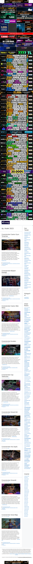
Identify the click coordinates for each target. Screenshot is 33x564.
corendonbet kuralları (14, 367)
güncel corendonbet (27, 457)
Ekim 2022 (26, 516)
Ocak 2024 (26, 499)
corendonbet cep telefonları (5, 405)
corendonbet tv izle (27, 428)
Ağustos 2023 (26, 506)
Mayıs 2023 (26, 510)
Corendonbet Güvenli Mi (10, 412)
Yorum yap (4, 265)
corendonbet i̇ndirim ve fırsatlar (27, 377)
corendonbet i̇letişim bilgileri (27, 376)
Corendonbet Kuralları (9, 341)
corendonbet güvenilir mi (12, 543)
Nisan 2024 (26, 495)
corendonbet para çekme (5, 299)
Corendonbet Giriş (27, 233)
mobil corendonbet (27, 461)
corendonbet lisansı (28, 388)
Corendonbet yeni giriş (5, 368)
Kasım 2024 (26, 485)
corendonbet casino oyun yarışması (7, 263)
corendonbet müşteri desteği (16, 298)
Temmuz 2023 (26, 507)
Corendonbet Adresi (27, 232)
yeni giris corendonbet (5, 264)
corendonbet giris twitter (6, 439)
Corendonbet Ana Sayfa (9, 447)
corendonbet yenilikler (26, 441)
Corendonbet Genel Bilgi (10, 515)
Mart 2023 (26, 513)
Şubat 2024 (26, 498)
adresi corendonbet (27, 307)
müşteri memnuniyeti (26, 462)
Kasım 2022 (26, 514)
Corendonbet (26, 251)
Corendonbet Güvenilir (9, 480)
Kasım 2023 (26, 502)
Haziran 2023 (26, 509)
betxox (14, 553)
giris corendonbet (26, 453)
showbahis (16, 554)
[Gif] (16, 92)
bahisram (11, 553)
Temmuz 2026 (26, 476)
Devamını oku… (4, 260)
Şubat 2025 (26, 481)
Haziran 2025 (26, 478)
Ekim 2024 (26, 487)
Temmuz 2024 (26, 491)
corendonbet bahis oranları (27, 318)
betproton (26, 553)
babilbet (16, 553)
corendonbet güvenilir (12, 507)
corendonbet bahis (27, 317)
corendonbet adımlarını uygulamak (7, 298)
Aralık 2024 (26, 484)
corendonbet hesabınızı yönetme (7, 367)
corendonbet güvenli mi (12, 439)
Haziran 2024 (26, 492)
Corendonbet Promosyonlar (6, 262)
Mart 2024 (26, 496)
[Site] (16, 56)
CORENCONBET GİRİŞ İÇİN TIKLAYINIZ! (16, 33)
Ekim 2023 (26, 503)
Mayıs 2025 (26, 480)
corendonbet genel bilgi (6, 543)
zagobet (19, 553)
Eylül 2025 (26, 477)
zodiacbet (29, 553)
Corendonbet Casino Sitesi (16, 263)
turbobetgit (22, 553)
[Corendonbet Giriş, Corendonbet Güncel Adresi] (6, 222)
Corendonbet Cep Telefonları (7, 375)
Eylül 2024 (26, 488)
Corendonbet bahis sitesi (6, 507)
